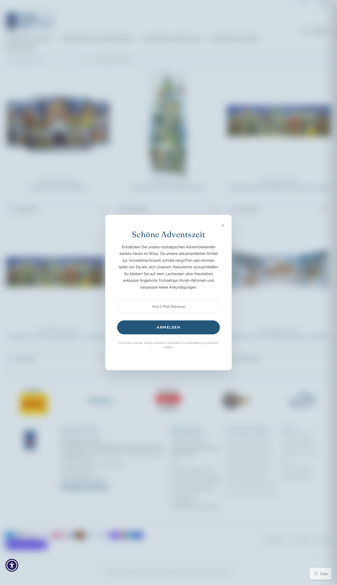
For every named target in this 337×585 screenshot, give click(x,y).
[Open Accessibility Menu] (11, 565)
